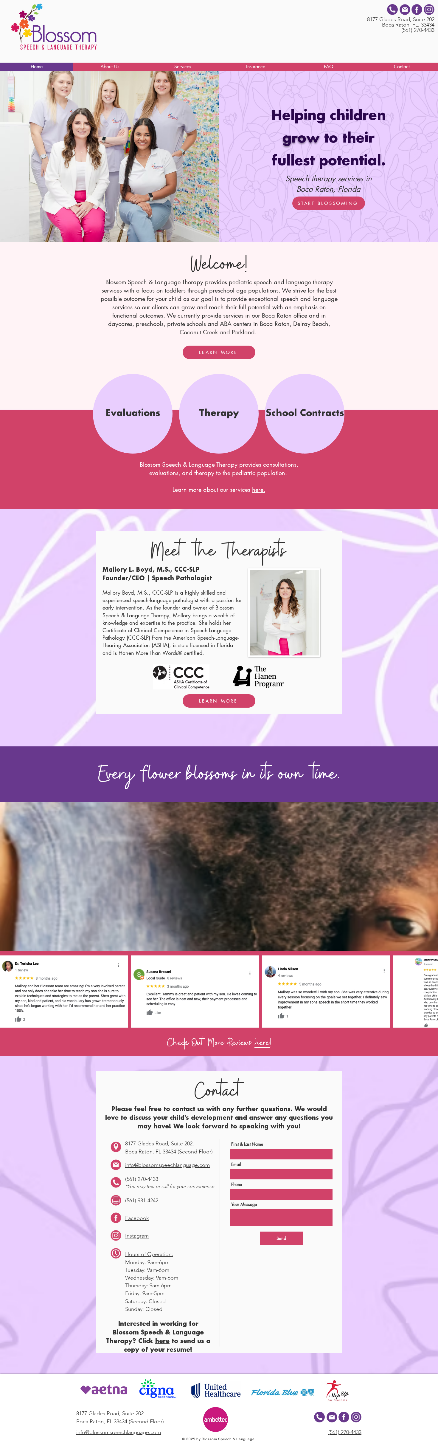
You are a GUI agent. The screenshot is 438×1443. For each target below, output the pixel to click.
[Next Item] (427, 991)
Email (236, 1164)
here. (258, 490)
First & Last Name (247, 1144)
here (262, 1042)
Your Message (244, 1204)
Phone (236, 1184)
